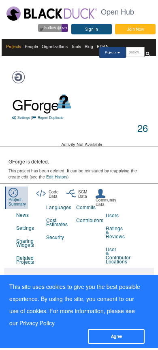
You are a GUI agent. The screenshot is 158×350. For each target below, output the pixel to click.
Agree (116, 336)
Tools (76, 46)
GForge (35, 104)
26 (142, 128)
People (31, 46)
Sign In (91, 29)
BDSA (102, 46)
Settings (23, 117)
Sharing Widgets (25, 242)
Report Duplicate (51, 117)
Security (55, 236)
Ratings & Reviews (115, 232)
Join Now (135, 29)
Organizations (55, 46)
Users (112, 215)
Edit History (56, 177)
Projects (13, 46)
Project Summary (17, 202)
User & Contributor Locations (116, 255)
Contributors (86, 219)
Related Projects (25, 259)
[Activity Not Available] (64, 101)
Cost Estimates (56, 221)
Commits (86, 207)
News (22, 214)
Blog (89, 46)
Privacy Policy (37, 323)
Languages (56, 207)
